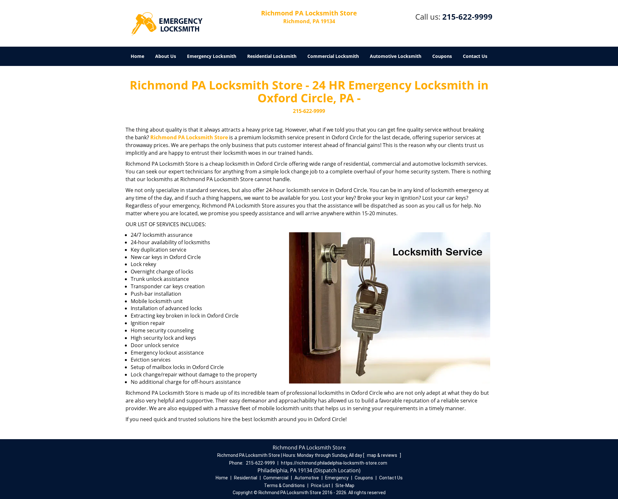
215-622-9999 (467, 16)
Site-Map (344, 485)
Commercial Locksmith (333, 56)
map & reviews (382, 455)
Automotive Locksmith (395, 56)
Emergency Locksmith (211, 56)
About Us (165, 56)
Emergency (337, 477)
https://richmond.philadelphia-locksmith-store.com (334, 463)
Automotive (307, 477)
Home (137, 56)
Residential (245, 477)
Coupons (442, 56)
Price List (320, 485)
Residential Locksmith (271, 56)
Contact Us (475, 56)
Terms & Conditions (284, 485)
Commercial (275, 477)
